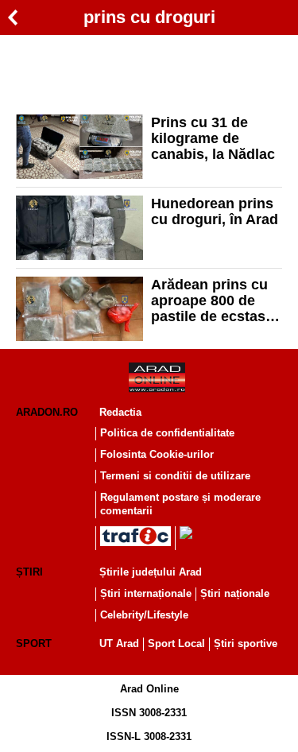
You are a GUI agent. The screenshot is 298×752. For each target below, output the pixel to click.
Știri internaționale (146, 593)
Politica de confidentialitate (167, 433)
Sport (34, 643)
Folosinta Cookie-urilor (157, 454)
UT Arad (119, 643)
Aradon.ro (47, 412)
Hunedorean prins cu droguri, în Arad (214, 211)
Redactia (120, 412)
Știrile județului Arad (150, 572)
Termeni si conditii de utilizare (175, 476)
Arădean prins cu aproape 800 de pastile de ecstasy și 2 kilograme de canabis (212, 300)
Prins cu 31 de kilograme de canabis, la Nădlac (215, 138)
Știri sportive (245, 643)
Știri (29, 572)
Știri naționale (234, 593)
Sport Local (176, 643)
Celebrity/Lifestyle (144, 615)
